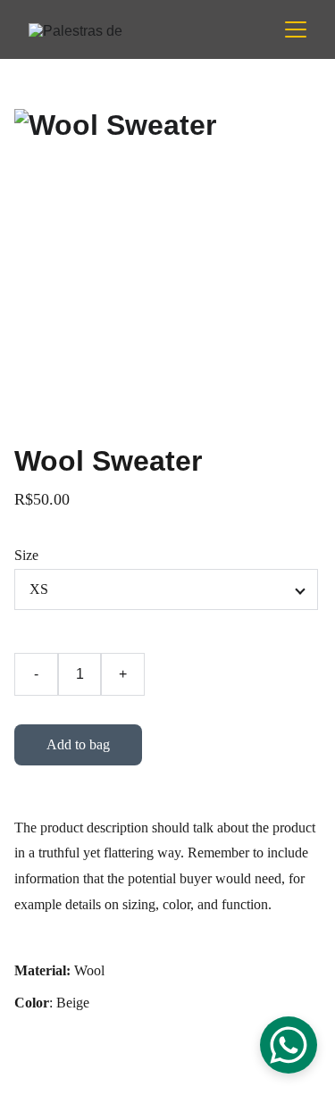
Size (26, 555)
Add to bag (78, 744)
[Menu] (295, 29)
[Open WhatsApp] (288, 1045)
